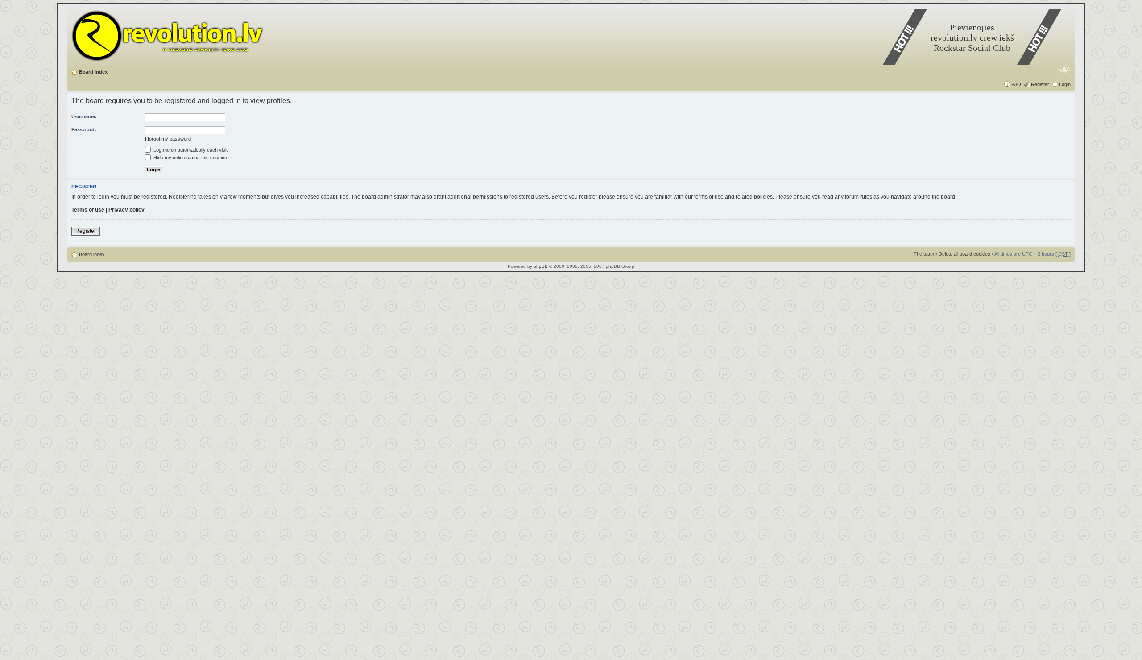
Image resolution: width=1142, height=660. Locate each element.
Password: (83, 129)
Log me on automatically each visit (190, 150)
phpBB (541, 266)
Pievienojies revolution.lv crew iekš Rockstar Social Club (972, 37)
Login (1065, 84)
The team (924, 254)
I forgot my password (168, 138)
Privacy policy (126, 210)
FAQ (1016, 84)
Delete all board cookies (964, 254)
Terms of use (87, 210)
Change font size (1064, 70)
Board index (93, 72)
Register (1040, 84)
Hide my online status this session (189, 157)
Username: (84, 116)
